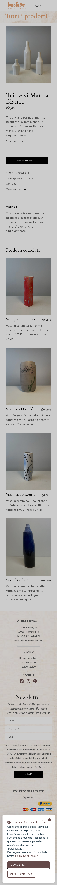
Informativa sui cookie (26, 856)
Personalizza (22, 874)
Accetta (19, 864)
